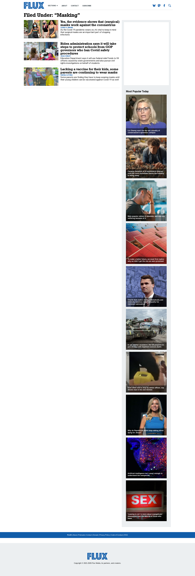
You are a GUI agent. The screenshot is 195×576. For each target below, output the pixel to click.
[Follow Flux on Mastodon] (153, 6)
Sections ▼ (53, 6)
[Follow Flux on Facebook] (163, 6)
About (64, 6)
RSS (126, 535)
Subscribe (86, 6)
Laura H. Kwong (66, 28)
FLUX (69, 535)
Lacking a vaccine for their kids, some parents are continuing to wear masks (89, 70)
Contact (75, 6)
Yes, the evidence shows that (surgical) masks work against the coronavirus (90, 23)
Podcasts (81, 535)
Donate (95, 535)
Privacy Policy (104, 535)
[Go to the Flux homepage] (34, 8)
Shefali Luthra (66, 75)
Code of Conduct (117, 535)
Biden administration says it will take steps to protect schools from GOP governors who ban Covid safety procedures (88, 48)
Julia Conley (65, 56)
